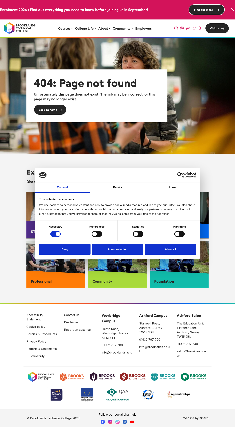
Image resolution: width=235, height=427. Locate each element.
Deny (65, 249)
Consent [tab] (62, 187)
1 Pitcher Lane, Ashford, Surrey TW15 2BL (188, 332)
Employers (143, 28)
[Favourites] (194, 28)
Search (199, 28)
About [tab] (173, 187)
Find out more (203, 10)
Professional (41, 281)
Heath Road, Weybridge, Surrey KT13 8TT (115, 333)
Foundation (164, 281)
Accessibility (176, 28)
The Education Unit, (191, 323)
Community (102, 281)
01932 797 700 (112, 345)
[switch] (97, 234)
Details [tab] (117, 187)
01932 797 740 (187, 344)
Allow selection (117, 249)
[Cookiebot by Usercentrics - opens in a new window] (180, 175)
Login (182, 28)
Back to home (48, 110)
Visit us (215, 28)
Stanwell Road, (149, 323)
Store (188, 28)
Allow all (170, 249)
